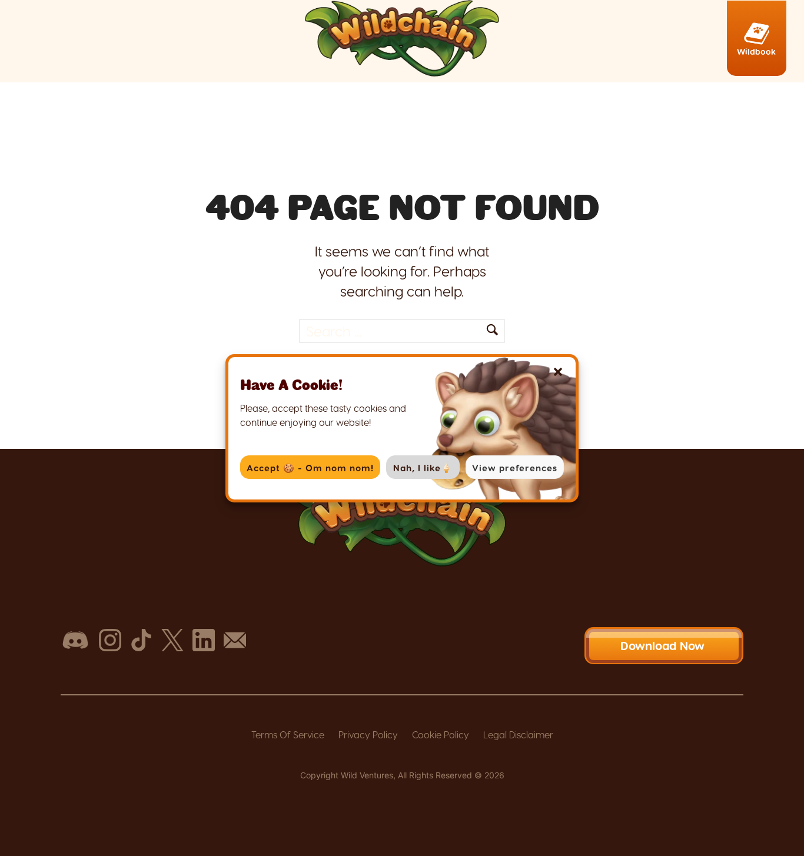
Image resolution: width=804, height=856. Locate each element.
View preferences (514, 467)
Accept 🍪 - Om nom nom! (310, 467)
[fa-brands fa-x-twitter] (172, 640)
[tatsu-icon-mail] (235, 640)
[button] (558, 372)
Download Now (664, 645)
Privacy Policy (368, 734)
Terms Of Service (287, 734)
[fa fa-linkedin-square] (203, 640)
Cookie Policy (440, 734)
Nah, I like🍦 (423, 467)
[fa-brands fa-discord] (75, 640)
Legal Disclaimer (518, 734)
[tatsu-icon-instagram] (110, 640)
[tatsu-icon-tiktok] (141, 640)
